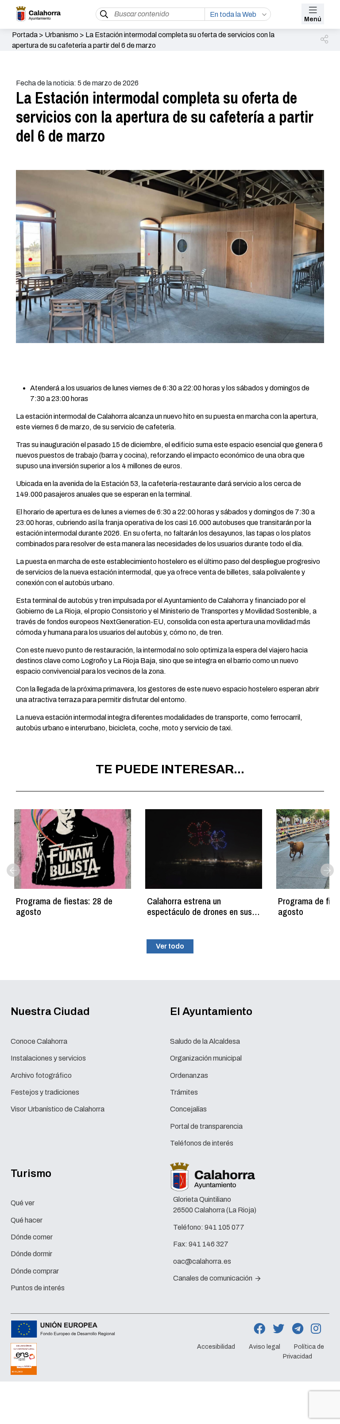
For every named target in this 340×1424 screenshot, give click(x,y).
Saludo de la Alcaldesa (205, 1041)
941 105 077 (224, 1227)
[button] (325, 40)
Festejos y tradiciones (45, 1092)
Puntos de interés (38, 1288)
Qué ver (23, 1203)
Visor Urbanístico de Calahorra (57, 1109)
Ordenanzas (189, 1075)
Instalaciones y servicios (48, 1058)
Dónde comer (32, 1237)
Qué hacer (26, 1220)
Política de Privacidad (303, 1351)
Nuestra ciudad (50, 1011)
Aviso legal (264, 1346)
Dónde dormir (31, 1254)
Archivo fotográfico (41, 1075)
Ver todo (170, 946)
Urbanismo (61, 35)
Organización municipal (206, 1058)
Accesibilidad (216, 1346)
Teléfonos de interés (201, 1143)
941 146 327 (208, 1244)
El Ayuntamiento (211, 1011)
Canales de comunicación (213, 1278)
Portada (25, 35)
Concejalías (188, 1109)
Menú (312, 19)
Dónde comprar (35, 1271)
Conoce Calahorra (39, 1041)
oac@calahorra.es (202, 1261)
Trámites (184, 1092)
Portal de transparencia (206, 1126)
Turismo (31, 1173)
